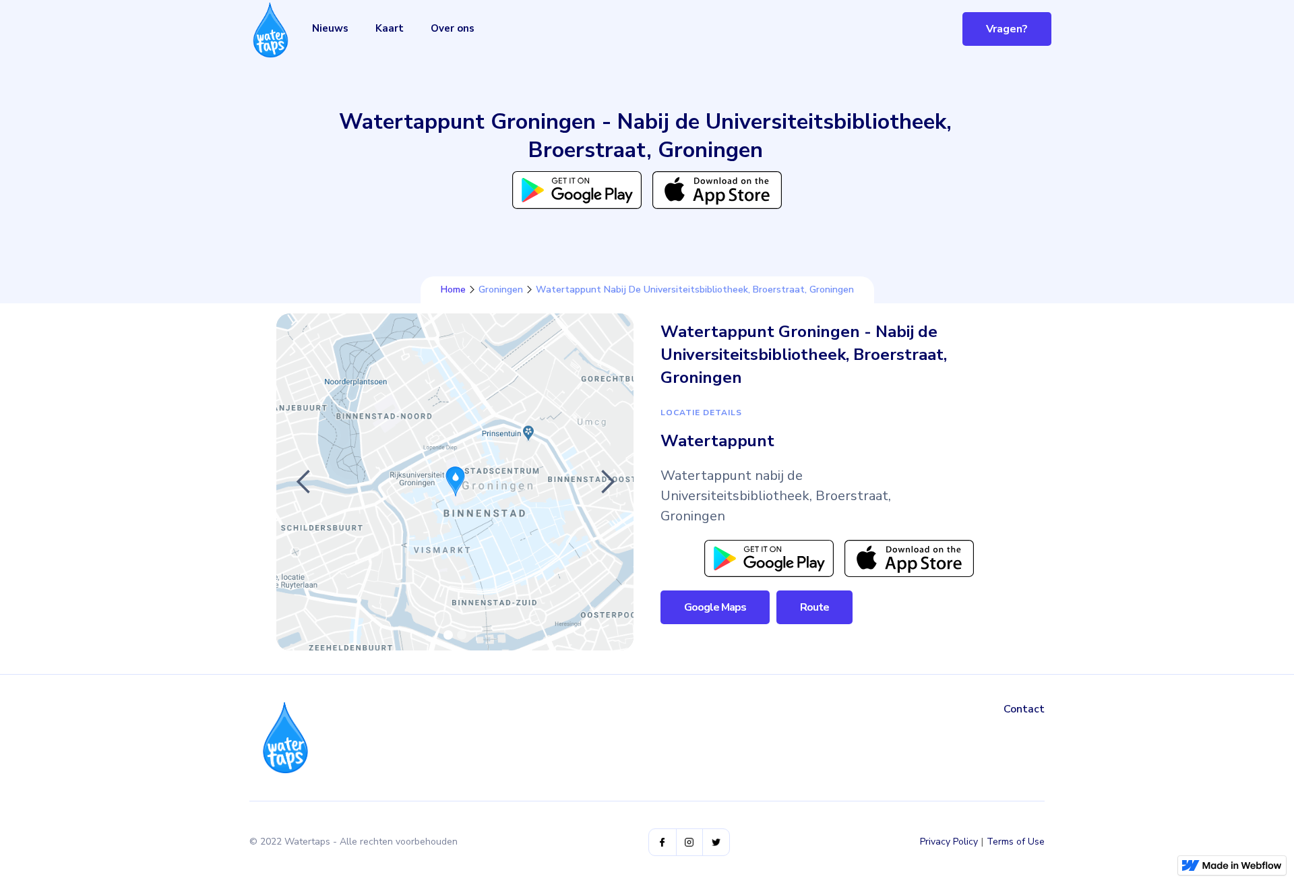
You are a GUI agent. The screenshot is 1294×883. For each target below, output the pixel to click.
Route (814, 607)
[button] (303, 481)
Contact (1024, 709)
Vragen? (1007, 29)
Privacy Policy (949, 841)
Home (453, 289)
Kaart (389, 28)
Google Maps (715, 607)
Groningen (501, 289)
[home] (271, 30)
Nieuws (330, 28)
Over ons (452, 28)
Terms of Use (1016, 841)
